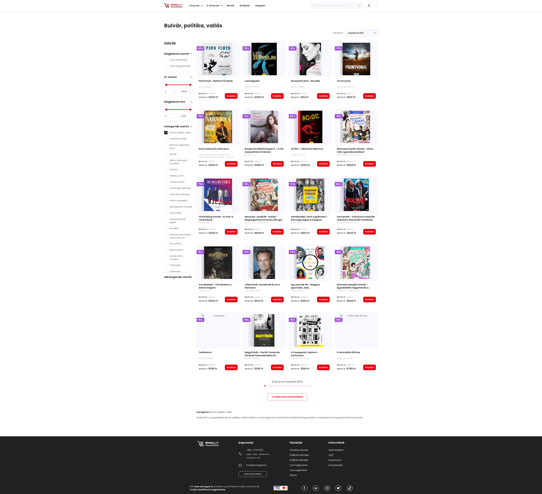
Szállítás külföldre (298, 460)
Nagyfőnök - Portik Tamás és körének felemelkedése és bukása (262, 355)
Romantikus (176, 243)
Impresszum (335, 460)
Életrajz (173, 154)
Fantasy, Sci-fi (176, 175)
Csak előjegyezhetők (180, 66)
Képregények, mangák (181, 206)
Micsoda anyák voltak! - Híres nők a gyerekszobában (355, 150)
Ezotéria (174, 169)
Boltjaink (245, 5)
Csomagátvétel (298, 470)
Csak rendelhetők (178, 59)
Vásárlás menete (298, 450)
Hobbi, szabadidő (178, 200)
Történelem (175, 265)
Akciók (230, 5)
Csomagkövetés (298, 465)
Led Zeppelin (252, 81)
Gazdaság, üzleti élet (180, 188)
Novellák (174, 228)
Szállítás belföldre (299, 455)
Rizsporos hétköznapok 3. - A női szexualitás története (264, 150)
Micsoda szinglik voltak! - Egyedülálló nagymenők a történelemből (353, 287)
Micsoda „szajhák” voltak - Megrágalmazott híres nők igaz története (264, 220)
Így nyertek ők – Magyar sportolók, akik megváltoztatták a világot (307, 287)
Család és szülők (178, 138)
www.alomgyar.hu (203, 486)
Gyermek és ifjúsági (179, 194)
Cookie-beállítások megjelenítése (207, 489)
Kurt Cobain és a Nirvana (214, 148)
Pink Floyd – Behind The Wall (216, 81)
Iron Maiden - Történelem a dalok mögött (215, 286)
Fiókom (293, 475)
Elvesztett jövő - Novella (305, 81)
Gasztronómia (177, 182)
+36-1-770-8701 (254, 450)
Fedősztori (205, 352)
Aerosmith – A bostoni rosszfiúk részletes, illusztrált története (356, 218)
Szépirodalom (177, 249)
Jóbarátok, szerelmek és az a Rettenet (262, 286)
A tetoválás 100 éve (348, 352)
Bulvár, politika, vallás (180, 132)
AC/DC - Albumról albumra (307, 148)
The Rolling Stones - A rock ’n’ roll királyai (216, 218)
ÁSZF (331, 455)
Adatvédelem (336, 450)
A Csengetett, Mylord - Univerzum (304, 354)
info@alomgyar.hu (256, 465)
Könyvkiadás (336, 465)
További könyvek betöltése (287, 396)
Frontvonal (343, 81)
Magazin (260, 5)
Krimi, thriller (175, 213)
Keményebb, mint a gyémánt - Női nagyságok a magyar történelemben (309, 220)
